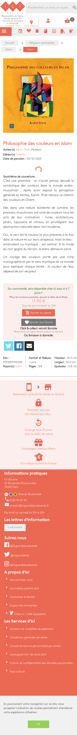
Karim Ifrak (23, 149)
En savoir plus (13, 21)
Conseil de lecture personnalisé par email (35, 646)
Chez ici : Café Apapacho (30, 614)
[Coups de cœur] (28, 31)
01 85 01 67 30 (15, 500)
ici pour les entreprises (23, 605)
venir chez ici (31, 24)
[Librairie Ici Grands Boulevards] (13, 13)
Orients (20, 154)
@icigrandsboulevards (23, 546)
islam (18, 366)
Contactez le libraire (22, 597)
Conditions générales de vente (28, 637)
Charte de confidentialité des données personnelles (41, 663)
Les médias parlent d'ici (24, 588)
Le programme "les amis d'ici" (28, 654)
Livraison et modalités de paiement (32, 629)
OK (38, 724)
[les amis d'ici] (62, 32)
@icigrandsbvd (19, 555)
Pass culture (17, 671)
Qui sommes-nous (21, 580)
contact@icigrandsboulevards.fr (26, 505)
